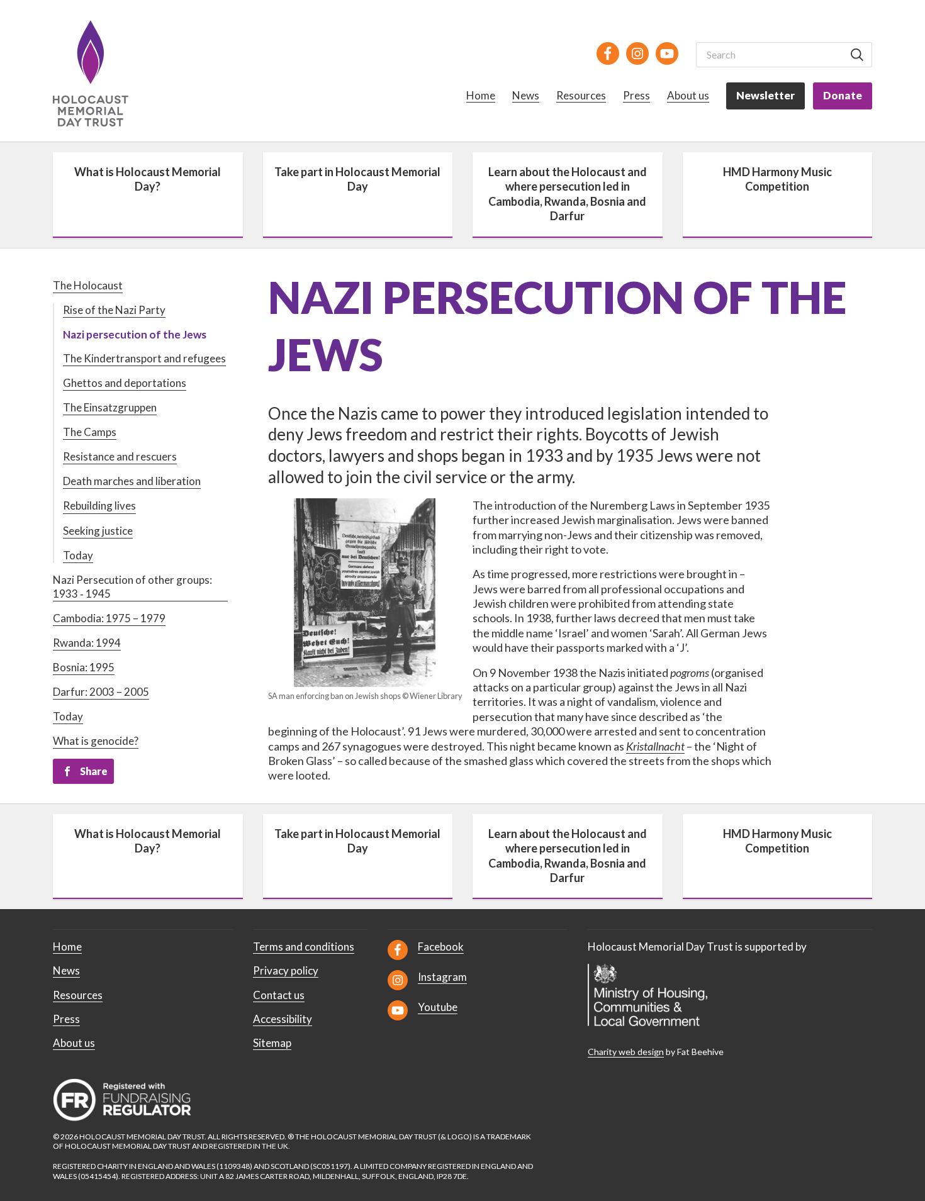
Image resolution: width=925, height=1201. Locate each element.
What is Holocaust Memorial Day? (147, 179)
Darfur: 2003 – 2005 (101, 691)
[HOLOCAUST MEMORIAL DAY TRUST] (105, 73)
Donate (842, 95)
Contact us (279, 995)
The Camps (89, 432)
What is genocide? (95, 740)
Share (94, 771)
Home (480, 95)
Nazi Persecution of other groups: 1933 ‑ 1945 (132, 586)
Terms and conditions (303, 946)
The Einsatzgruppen (110, 407)
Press (636, 95)
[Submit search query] (857, 55)
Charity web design (626, 1051)
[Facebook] (608, 53)
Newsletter (765, 95)
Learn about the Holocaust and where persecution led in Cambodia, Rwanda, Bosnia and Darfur (567, 194)
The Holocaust (88, 285)
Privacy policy (285, 970)
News (525, 95)
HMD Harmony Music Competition (777, 179)
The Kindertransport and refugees (144, 358)
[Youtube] (667, 53)
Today (78, 555)
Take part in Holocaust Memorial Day (357, 179)
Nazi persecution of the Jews (134, 334)
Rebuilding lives (99, 505)
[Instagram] (637, 53)
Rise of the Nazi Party (114, 309)
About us (688, 95)
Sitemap (272, 1042)
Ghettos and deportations (124, 382)
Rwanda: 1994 (87, 642)
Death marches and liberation (132, 481)
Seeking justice (98, 530)
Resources (581, 95)
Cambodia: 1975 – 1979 (109, 618)
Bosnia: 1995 (84, 667)
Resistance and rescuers (120, 456)
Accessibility (282, 1018)
